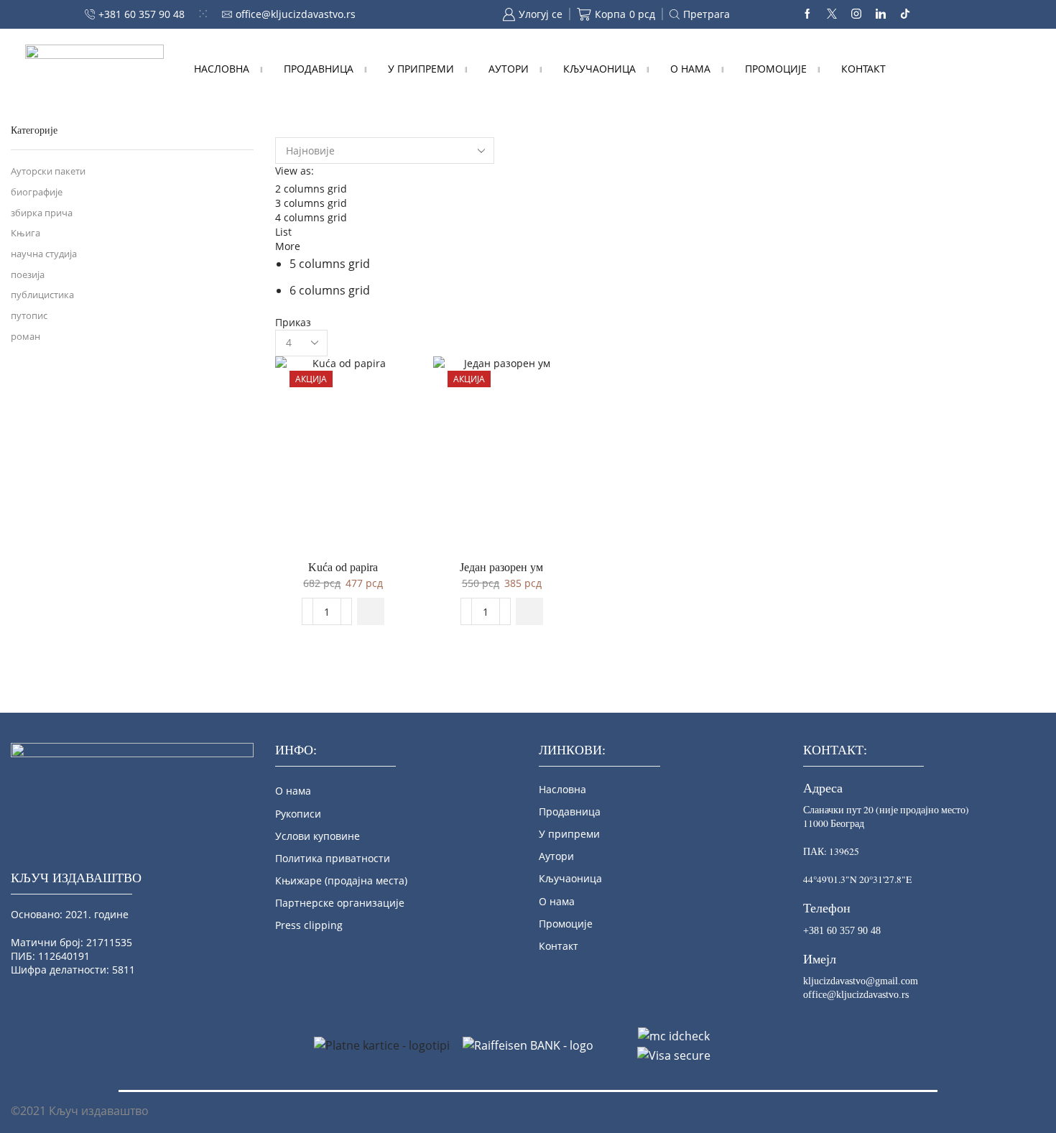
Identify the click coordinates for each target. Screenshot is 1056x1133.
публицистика (42, 295)
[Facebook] (807, 14)
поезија (28, 275)
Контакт (863, 68)
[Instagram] (856, 14)
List (283, 232)
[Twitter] (832, 14)
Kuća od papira (343, 567)
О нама (690, 68)
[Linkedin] (881, 14)
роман (25, 336)
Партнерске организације (339, 903)
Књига (25, 233)
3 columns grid (311, 203)
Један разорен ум (501, 567)
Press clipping (309, 925)
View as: (294, 170)
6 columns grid (330, 290)
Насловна (221, 68)
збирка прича (42, 213)
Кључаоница (599, 68)
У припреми (421, 68)
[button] (370, 611)
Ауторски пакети (48, 171)
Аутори (508, 68)
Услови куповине (317, 836)
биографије (36, 192)
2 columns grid (311, 188)
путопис (29, 316)
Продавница (318, 68)
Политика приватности (332, 858)
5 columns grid (330, 264)
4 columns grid (311, 217)
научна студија (44, 254)
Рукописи (298, 813)
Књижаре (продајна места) (341, 880)
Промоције (776, 68)
